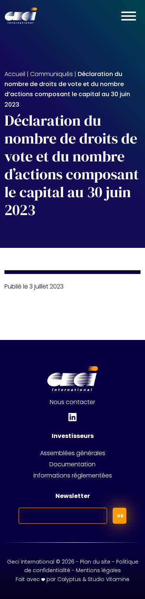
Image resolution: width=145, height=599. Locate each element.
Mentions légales (98, 570)
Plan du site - (98, 561)
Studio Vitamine (108, 579)
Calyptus (69, 579)
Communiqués (51, 74)
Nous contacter (72, 402)
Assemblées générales (72, 453)
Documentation (72, 464)
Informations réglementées (72, 475)
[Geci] (20, 16)
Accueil (14, 74)
